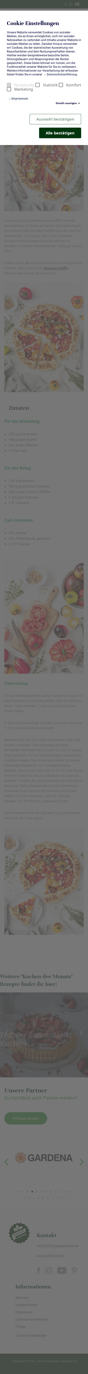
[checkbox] (9, 85)
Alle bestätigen (60, 132)
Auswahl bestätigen (55, 119)
